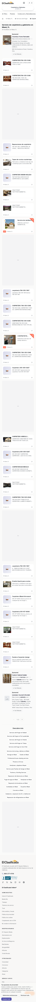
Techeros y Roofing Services (18, 772)
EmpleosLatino (6, 938)
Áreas (3, 974)
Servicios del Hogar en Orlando (18, 739)
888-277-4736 (9, 873)
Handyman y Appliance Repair (18, 765)
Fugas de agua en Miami (11, 779)
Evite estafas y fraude (8, 911)
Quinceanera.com (7, 935)
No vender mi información (9, 923)
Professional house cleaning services (18, 758)
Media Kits (5, 899)
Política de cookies (7, 917)
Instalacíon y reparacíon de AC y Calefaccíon (18, 794)
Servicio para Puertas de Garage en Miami (18, 769)
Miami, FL (9, 18)
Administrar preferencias (10, 995)
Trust (3, 908)
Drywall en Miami (25, 786)
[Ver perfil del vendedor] (5, 160)
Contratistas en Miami (12, 786)
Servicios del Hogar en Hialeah (18, 732)
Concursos (5, 965)
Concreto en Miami (18, 790)
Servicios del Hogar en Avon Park (18, 747)
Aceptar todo (6, 999)
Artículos (4, 968)
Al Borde (4, 950)
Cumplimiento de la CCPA (9, 920)
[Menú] (30, 3)
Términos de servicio (8, 905)
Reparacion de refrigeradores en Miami (18, 797)
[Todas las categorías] (24, 3)
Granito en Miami (24, 754)
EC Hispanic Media (7, 932)
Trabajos (4, 902)
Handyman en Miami (26, 779)
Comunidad (5, 962)
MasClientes (5, 944)
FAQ (3, 982)
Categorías (5, 971)
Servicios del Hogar (22, 18)
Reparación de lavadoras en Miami (18, 783)
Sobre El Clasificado (7, 896)
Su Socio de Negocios (8, 941)
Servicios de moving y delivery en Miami (18, 751)
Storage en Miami (12, 754)
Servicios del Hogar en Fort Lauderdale (18, 736)
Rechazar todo (25, 995)
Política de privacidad (8, 914)
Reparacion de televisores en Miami (18, 776)
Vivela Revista (6, 953)
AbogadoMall (5, 947)
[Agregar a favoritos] (32, 70)
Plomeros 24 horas (18, 762)
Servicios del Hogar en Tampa (18, 743)
